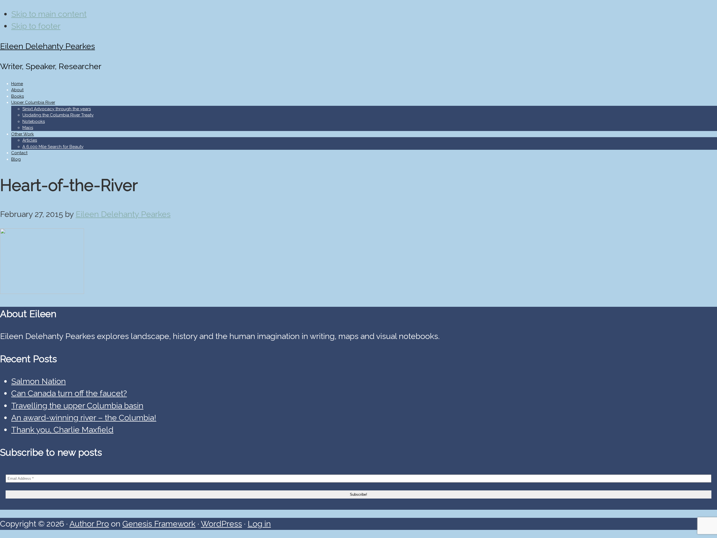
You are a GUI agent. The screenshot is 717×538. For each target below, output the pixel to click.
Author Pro (89, 523)
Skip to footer (35, 26)
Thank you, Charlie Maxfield (62, 429)
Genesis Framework (158, 523)
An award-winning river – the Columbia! (83, 417)
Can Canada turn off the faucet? (69, 393)
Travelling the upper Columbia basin (77, 405)
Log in (259, 523)
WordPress (221, 523)
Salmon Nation (38, 381)
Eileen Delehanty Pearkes (47, 46)
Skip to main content (49, 14)
